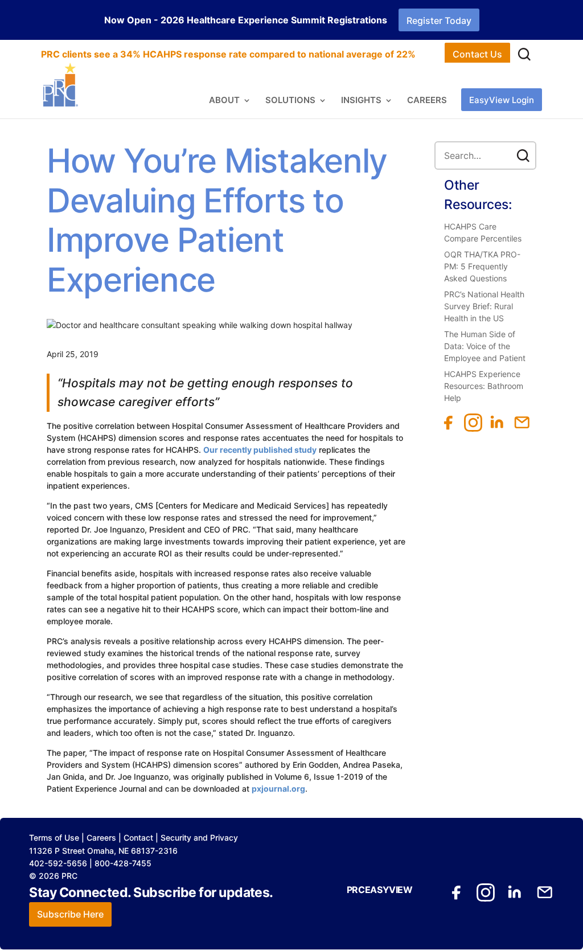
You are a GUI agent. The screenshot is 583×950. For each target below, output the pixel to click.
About (224, 100)
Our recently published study (260, 449)
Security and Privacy (199, 837)
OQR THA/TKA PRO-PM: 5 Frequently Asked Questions (482, 266)
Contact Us (477, 54)
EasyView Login (501, 100)
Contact (138, 837)
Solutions (290, 100)
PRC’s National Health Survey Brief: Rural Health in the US (484, 306)
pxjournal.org (278, 788)
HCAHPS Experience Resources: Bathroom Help (483, 386)
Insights (361, 100)
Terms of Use (54, 837)
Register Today (439, 20)
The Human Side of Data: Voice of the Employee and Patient (484, 346)
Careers (427, 100)
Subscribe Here (70, 914)
